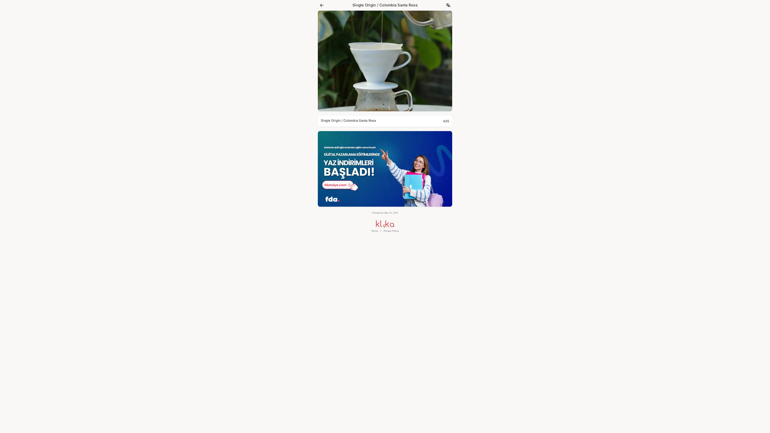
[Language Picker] (448, 5)
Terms (374, 231)
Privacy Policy (391, 231)
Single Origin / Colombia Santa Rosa (385, 5)
